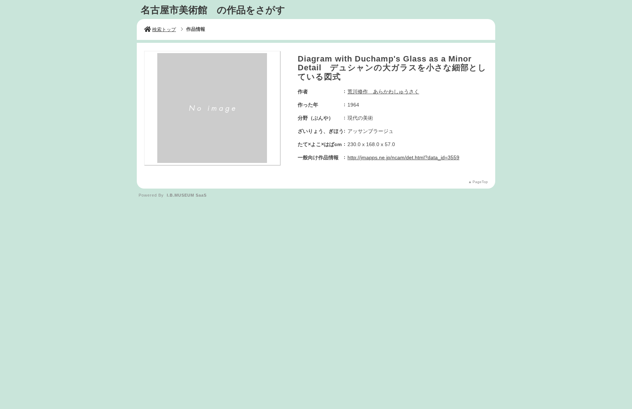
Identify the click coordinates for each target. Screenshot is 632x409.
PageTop (480, 182)
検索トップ (164, 29)
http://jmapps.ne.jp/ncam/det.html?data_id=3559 (403, 157)
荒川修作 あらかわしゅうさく (383, 91)
